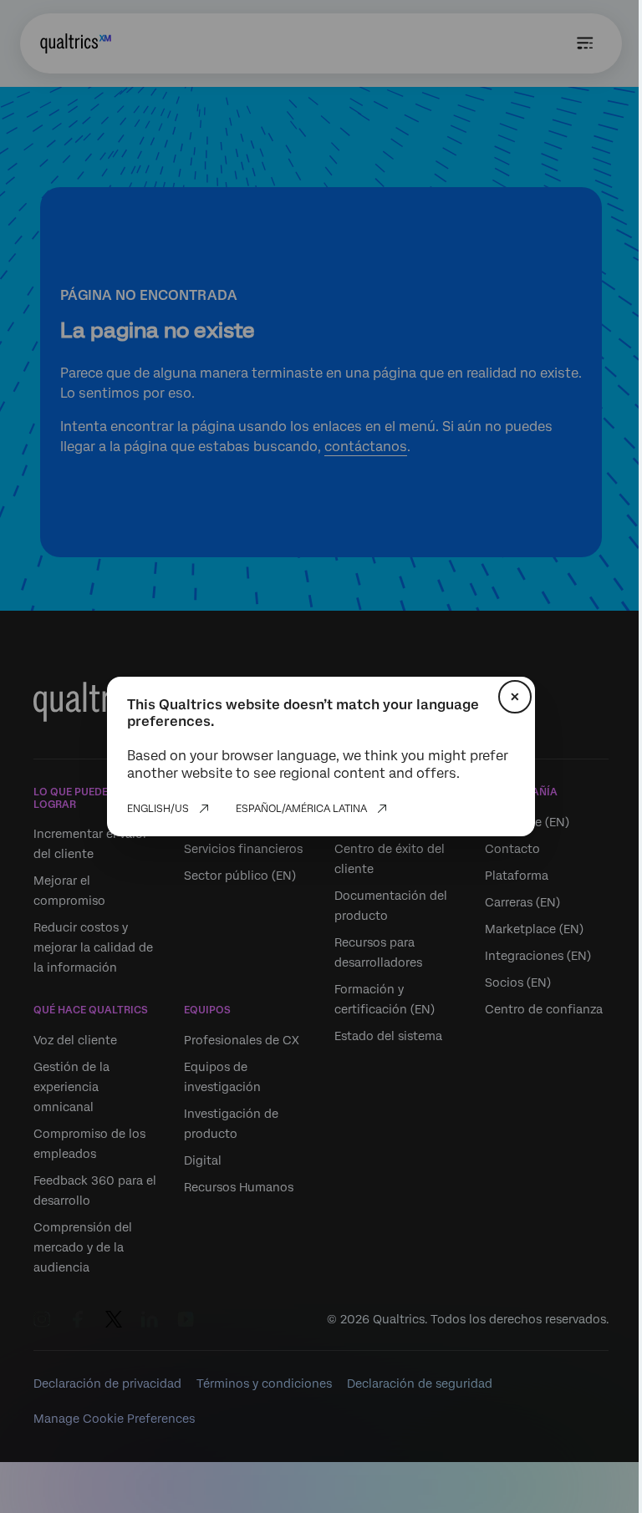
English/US (158, 809)
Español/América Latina (301, 809)
